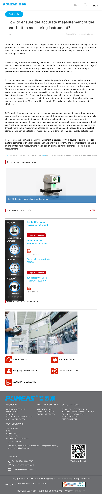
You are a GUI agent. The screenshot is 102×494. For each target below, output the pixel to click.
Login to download (36, 235)
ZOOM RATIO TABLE (70, 417)
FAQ (8, 431)
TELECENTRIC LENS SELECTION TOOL (78, 412)
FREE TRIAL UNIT (68, 370)
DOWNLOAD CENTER (46, 414)
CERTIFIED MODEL (69, 419)
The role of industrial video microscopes (24, 155)
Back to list (14, 14)
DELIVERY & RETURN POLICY (18, 438)
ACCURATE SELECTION (25, 381)
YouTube (21, 483)
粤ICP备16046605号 (62, 478)
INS (44, 483)
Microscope (12, 412)
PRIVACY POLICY (13, 433)
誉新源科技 (80, 491)
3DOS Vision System (15, 419)
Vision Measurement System (19, 417)
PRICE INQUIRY (67, 359)
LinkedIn (38, 483)
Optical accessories (16, 409)
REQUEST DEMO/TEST (25, 370)
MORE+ (93, 210)
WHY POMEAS (12, 428)
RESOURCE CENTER (45, 412)
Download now (33, 254)
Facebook (30, 483)
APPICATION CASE (44, 409)
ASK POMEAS (20, 359)
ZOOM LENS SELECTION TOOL (75, 409)
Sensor (9, 414)
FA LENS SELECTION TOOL (73, 414)
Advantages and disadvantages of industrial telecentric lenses (71, 155)
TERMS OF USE (12, 436)
